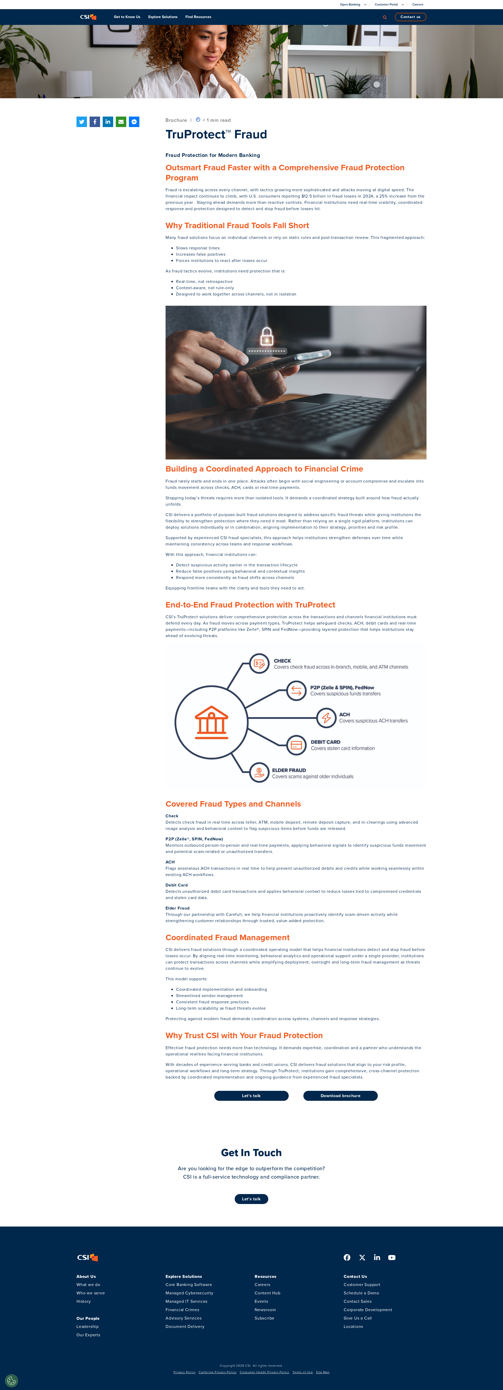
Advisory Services (184, 1318)
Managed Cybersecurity (190, 1293)
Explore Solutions (163, 17)
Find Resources (198, 17)
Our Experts (88, 1335)
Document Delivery (185, 1326)
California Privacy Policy (218, 1372)
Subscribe (265, 1318)
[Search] (385, 17)
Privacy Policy (184, 1372)
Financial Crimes (182, 1310)
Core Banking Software (189, 1285)
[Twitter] (81, 122)
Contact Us (411, 17)
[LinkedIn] (108, 122)
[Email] (121, 122)
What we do (88, 1285)
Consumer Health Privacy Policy (264, 1372)
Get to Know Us (127, 17)
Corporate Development (368, 1310)
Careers (262, 1285)
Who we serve (90, 1293)
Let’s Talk (251, 1199)
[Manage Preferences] (11, 1380)
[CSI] (88, 17)
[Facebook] (95, 122)
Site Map (322, 1372)
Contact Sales (357, 1301)
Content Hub (268, 1293)
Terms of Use (302, 1372)
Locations (353, 1326)
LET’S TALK (251, 1096)
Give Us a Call (358, 1318)
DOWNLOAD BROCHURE (341, 1096)
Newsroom (265, 1310)
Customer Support (362, 1285)
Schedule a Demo (361, 1293)
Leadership (87, 1326)
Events (261, 1301)
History (83, 1301)
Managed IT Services (186, 1301)
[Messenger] (134, 122)
